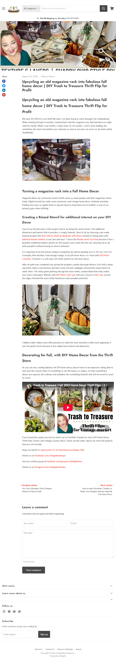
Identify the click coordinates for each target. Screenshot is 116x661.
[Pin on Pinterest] (4, 94)
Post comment (33, 570)
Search (78, 649)
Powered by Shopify (58, 656)
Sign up (44, 634)
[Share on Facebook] (4, 81)
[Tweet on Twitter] (4, 85)
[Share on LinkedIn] (4, 90)
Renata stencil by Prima (87, 239)
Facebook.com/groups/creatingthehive (64, 461)
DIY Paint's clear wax (65, 275)
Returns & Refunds (65, 649)
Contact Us (50, 649)
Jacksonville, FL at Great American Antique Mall (62, 450)
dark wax (99, 275)
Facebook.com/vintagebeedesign (50, 455)
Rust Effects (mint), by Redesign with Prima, (62, 235)
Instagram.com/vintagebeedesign (50, 467)
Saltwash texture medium (33, 239)
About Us (38, 649)
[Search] (103, 8)
